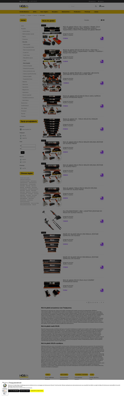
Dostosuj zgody (24, 390)
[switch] (4, 393)
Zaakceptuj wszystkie (37, 390)
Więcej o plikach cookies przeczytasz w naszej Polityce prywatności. (17, 387)
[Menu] (7, 384)
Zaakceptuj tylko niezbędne (10, 390)
